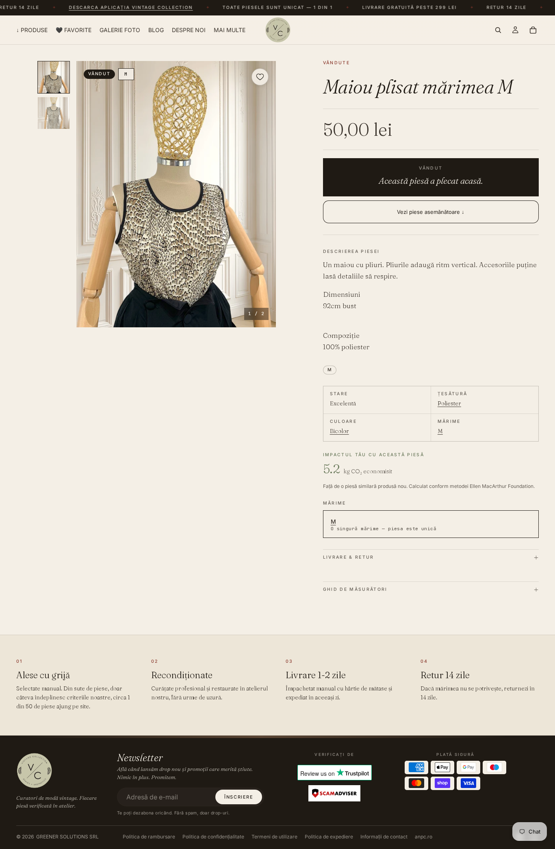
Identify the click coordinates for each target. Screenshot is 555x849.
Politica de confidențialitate (213, 837)
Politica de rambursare (149, 837)
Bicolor (339, 431)
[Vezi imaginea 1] (53, 77)
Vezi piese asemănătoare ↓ (430, 212)
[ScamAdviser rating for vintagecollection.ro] (334, 793)
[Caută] (498, 30)
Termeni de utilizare (274, 837)
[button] (176, 194)
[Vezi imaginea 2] (53, 113)
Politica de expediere (329, 837)
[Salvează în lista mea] (260, 76)
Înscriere (238, 797)
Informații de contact (384, 837)
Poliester (449, 403)
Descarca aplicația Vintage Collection (125, 8)
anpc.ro (423, 837)
